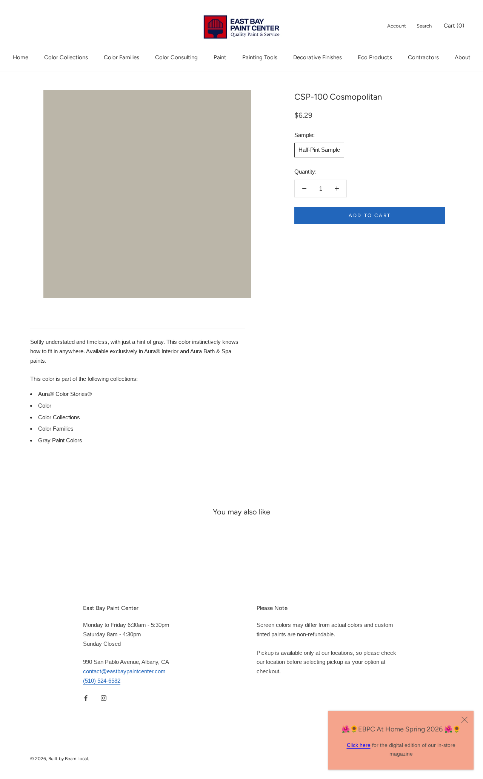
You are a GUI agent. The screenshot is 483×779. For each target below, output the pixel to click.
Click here (359, 745)
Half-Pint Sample (319, 149)
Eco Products (375, 57)
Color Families (121, 57)
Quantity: (305, 171)
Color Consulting (176, 57)
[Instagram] (103, 698)
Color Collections (66, 57)
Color (44, 405)
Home (20, 57)
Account (396, 26)
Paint (220, 57)
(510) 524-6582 (101, 680)
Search (424, 26)
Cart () (454, 25)
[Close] (464, 719)
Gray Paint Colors (60, 440)
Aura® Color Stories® (65, 394)
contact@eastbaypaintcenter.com (124, 671)
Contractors (423, 57)
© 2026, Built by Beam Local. (59, 758)
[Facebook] (86, 698)
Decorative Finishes (317, 57)
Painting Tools (259, 57)
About (463, 57)
